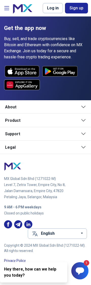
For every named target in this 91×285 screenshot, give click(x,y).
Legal (10, 147)
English (48, 233)
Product (12, 120)
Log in (53, 8)
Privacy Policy (15, 261)
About (10, 107)
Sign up (76, 8)
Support (12, 133)
